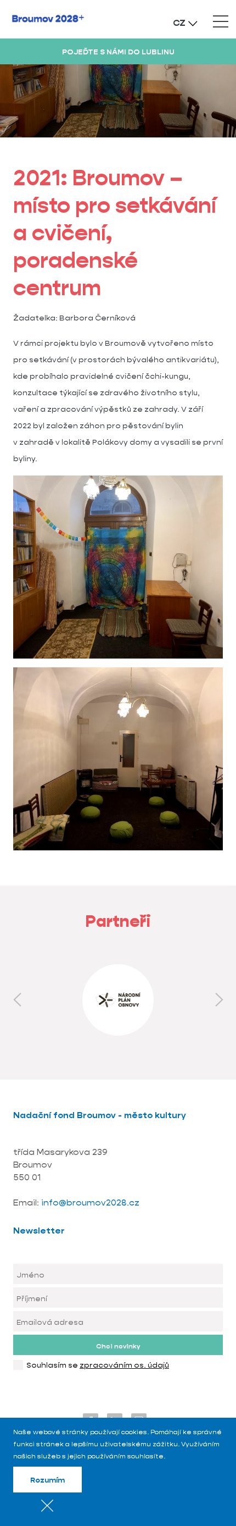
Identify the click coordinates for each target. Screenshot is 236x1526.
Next (219, 1000)
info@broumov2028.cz (90, 1202)
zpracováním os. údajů (124, 1365)
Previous (17, 1000)
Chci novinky (118, 1346)
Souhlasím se (97, 1365)
